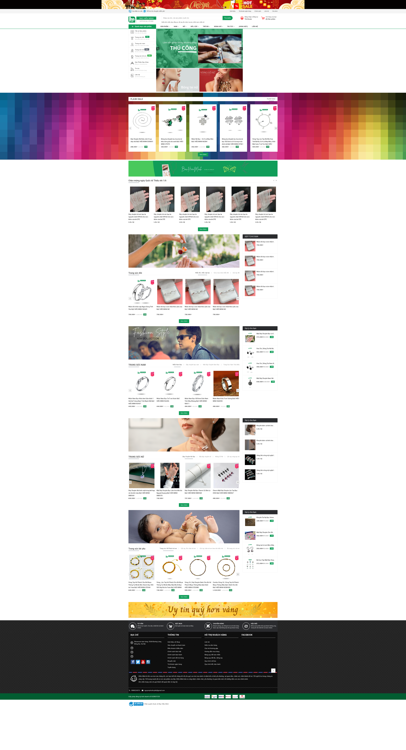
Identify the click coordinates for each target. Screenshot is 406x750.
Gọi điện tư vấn (137, 11)
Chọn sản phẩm (166, 487)
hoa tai (190, 22)
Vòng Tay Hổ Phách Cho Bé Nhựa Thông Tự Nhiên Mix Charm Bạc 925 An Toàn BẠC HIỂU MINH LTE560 (140, 585)
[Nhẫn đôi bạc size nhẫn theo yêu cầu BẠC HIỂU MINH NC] (170, 291)
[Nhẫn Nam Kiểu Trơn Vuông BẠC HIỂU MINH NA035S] (226, 383)
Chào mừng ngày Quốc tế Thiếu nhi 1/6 (147, 180)
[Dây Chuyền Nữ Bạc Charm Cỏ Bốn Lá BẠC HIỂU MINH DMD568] (198, 475)
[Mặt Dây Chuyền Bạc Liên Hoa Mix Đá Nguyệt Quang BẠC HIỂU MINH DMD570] (170, 475)
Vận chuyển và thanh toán (176, 645)
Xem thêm (203, 154)
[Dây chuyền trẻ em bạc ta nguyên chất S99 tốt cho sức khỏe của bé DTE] (139, 199)
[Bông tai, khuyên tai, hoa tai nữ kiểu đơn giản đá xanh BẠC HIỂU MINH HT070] (172, 121)
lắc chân (185, 22)
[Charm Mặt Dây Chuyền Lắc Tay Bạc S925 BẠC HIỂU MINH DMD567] (226, 475)
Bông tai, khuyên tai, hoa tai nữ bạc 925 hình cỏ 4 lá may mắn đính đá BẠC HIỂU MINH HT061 (232, 141)
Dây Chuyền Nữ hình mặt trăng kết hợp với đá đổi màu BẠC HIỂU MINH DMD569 (141, 493)
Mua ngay (139, 133)
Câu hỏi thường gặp (211, 648)
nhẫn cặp (170, 22)
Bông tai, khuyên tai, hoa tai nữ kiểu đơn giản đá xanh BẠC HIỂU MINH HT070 (172, 141)
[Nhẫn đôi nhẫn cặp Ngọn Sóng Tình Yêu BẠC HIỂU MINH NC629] (141, 291)
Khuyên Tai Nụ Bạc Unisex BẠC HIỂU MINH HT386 (273, 517)
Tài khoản (248, 19)
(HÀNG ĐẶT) (243, 26)
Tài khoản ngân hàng (245, 11)
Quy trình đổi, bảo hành (212, 664)
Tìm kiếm (227, 18)
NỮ (184, 26)
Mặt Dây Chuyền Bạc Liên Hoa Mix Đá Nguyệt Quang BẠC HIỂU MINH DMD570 (169, 493)
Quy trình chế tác (210, 661)
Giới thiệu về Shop (174, 642)
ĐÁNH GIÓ (218, 26)
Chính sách (257, 11)
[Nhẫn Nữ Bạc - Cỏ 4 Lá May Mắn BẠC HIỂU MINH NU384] (203, 121)
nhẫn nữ (202, 22)
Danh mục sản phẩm (143, 26)
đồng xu (176, 22)
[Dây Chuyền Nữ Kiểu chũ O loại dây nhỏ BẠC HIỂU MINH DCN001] (142, 121)
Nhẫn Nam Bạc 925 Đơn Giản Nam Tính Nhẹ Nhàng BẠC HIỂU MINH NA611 (196, 401)
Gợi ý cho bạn (250, 328)
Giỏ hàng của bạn (271, 17)
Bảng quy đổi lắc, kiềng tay (214, 658)
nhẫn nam (196, 22)
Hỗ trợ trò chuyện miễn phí (155, 11)
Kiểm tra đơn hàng (211, 645)
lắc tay (180, 22)
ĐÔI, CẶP (194, 26)
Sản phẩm (164, 26)
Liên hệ (266, 11)
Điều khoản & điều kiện (175, 648)
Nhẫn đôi (164, 22)
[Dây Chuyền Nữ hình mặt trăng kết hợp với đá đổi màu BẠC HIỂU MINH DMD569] (141, 475)
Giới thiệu (232, 11)
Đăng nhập (248, 17)
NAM (176, 26)
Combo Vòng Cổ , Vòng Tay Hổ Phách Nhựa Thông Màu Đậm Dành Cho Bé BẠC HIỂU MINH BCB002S (226, 585)
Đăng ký (255, 17)
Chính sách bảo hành (175, 654)
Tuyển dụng (172, 667)
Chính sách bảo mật (174, 651)
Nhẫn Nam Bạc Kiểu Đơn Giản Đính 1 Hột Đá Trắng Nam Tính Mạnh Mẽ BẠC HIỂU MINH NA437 (141, 401)
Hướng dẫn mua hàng (212, 651)
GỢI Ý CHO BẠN (251, 236)
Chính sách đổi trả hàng (176, 658)
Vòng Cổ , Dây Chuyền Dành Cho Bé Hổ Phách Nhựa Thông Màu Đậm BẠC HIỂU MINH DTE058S (198, 585)
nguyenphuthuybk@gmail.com (154, 690)
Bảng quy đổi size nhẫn (212, 654)
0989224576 (135, 690)
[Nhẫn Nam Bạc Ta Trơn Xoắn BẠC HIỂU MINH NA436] (170, 383)
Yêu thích (275, 11)
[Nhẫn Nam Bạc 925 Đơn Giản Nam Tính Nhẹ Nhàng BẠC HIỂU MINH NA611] (198, 383)
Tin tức (230, 26)
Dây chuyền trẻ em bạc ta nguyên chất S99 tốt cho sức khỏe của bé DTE (138, 216)
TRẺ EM (206, 26)
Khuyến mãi (172, 661)
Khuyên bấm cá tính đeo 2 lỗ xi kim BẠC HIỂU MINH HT (275, 425)
